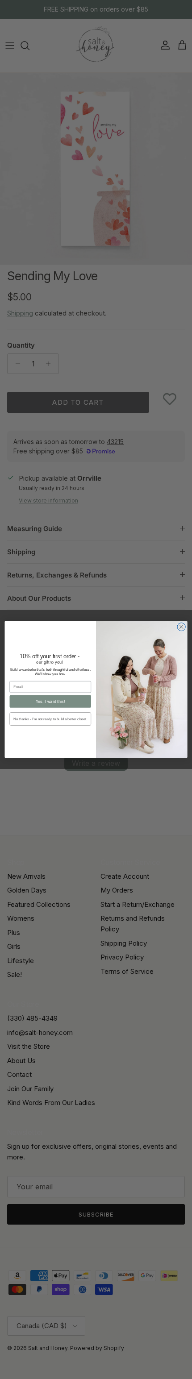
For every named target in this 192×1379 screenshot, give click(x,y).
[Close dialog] (181, 627)
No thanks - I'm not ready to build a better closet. (50, 719)
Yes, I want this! (50, 701)
